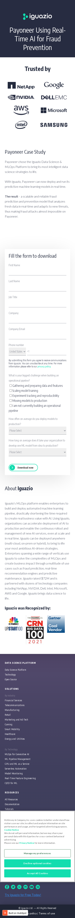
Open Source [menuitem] (11, 679)
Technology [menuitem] (10, 674)
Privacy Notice (26, 843)
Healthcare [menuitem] (10, 734)
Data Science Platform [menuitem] (15, 669)
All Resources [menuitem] (11, 799)
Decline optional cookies (37, 863)
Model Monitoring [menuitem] (14, 773)
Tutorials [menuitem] (9, 809)
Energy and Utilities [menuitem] (15, 738)
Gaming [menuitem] (8, 724)
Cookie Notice (11, 830)
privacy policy (44, 366)
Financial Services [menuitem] (13, 700)
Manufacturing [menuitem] (12, 710)
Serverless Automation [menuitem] (16, 768)
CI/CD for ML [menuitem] (11, 783)
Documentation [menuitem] (12, 804)
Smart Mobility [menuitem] (12, 729)
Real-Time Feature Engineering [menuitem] (20, 778)
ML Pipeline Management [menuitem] (17, 759)
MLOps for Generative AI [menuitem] (17, 754)
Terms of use (47, 913)
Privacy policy (28, 913)
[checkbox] (37, 398)
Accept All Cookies (37, 873)
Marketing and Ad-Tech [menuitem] (16, 719)
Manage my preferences (37, 853)
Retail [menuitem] (8, 714)
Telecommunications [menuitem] (15, 705)
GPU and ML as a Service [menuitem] (17, 763)
